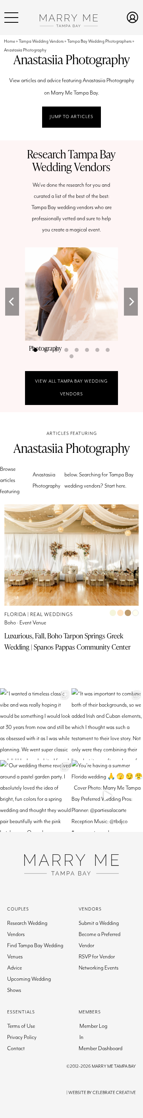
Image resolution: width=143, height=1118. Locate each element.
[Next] (131, 302)
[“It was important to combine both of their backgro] (107, 724)
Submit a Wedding (99, 923)
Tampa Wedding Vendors (41, 41)
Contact (16, 1048)
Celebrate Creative (114, 1092)
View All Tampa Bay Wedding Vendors (71, 388)
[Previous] (12, 302)
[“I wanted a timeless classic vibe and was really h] (36, 724)
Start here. (115, 486)
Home (9, 41)
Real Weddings (51, 615)
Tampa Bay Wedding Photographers (99, 41)
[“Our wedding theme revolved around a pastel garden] (36, 796)
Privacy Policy (22, 1037)
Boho (10, 623)
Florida (15, 615)
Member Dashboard (100, 1048)
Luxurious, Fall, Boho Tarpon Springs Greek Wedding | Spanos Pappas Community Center (67, 641)
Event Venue (32, 623)
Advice (14, 968)
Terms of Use (21, 1026)
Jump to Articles (71, 116)
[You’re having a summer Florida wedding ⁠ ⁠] (107, 796)
